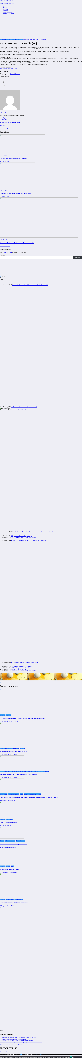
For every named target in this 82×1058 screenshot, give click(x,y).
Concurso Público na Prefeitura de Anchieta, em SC (17, 243)
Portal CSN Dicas (15, 74)
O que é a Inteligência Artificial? (8, 822)
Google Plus (27, 794)
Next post (2, 125)
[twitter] (3, 81)
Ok (71, 1057)
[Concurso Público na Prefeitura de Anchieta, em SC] (39, 237)
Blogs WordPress (8, 771)
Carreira (2, 748)
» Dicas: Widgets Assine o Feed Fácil (20, 668)
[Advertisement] (41, 27)
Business (15, 771)
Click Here (3, 679)
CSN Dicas (26, 39)
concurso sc (3, 39)
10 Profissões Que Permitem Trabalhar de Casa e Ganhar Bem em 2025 (30, 285)
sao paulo (8, 866)
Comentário (3, 280)
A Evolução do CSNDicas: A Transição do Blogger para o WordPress (28, 540)
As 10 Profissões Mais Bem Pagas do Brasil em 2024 (24, 662)
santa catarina (19, 39)
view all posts (3, 118)
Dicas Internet (9, 819)
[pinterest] (3, 85)
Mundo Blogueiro (39, 771)
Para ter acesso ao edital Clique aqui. (9, 68)
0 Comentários (42, 39)
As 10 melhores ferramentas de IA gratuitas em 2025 (24, 407)
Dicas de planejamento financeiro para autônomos (13, 844)
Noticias (46, 771)
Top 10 (12, 866)
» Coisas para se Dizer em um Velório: (10, 122)
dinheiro (7, 841)
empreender (12, 841)
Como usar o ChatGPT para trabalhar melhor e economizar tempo (27, 409)
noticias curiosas (19, 899)
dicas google (16, 794)
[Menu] (0, 2)
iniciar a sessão (8, 252)
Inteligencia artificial (35, 794)
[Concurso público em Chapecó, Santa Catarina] (17, 187)
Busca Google (3, 794)
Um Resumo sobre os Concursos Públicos (13, 158)
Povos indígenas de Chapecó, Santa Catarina (11, 1044)
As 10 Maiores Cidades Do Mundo (9, 869)
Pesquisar (2, 255)
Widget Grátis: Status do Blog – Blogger (21, 536)
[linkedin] (3, 82)
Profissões (5, 10)
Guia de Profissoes (14, 748)
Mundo (5, 7)
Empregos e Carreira (8, 13)
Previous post (3, 119)
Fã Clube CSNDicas (29, 771)
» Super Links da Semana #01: (19, 669)
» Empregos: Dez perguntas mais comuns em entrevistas (15, 128)
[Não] (73, 1057)
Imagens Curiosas (10, 899)
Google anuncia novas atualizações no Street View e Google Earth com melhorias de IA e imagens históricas (29, 797)
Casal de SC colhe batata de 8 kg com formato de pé (14, 902)
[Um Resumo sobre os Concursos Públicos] (22, 153)
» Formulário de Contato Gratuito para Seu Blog (23, 537)
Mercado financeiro (8, 12)
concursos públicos (11, 39)
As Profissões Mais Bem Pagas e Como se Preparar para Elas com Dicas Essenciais (33, 531)
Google (21, 794)
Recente (2, 278)
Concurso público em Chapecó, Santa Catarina (15, 193)
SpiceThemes (39, 1054)
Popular (2, 279)
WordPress (20, 1054)
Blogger (2, 771)
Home (4, 6)
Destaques (5, 9)
